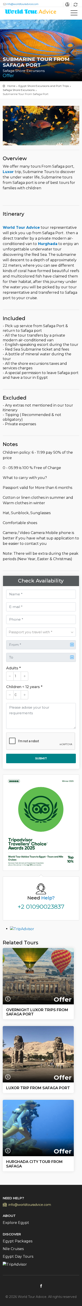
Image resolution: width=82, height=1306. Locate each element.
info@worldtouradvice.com (22, 4)
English (67, 4)
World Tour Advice (21, 227)
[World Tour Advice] (31, 12)
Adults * (13, 668)
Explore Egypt (16, 1222)
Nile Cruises (13, 1249)
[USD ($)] (76, 4)
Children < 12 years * (24, 687)
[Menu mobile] (74, 13)
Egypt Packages (17, 1241)
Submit (41, 758)
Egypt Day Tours (18, 1256)
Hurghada (47, 244)
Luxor (9, 172)
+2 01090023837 (41, 906)
